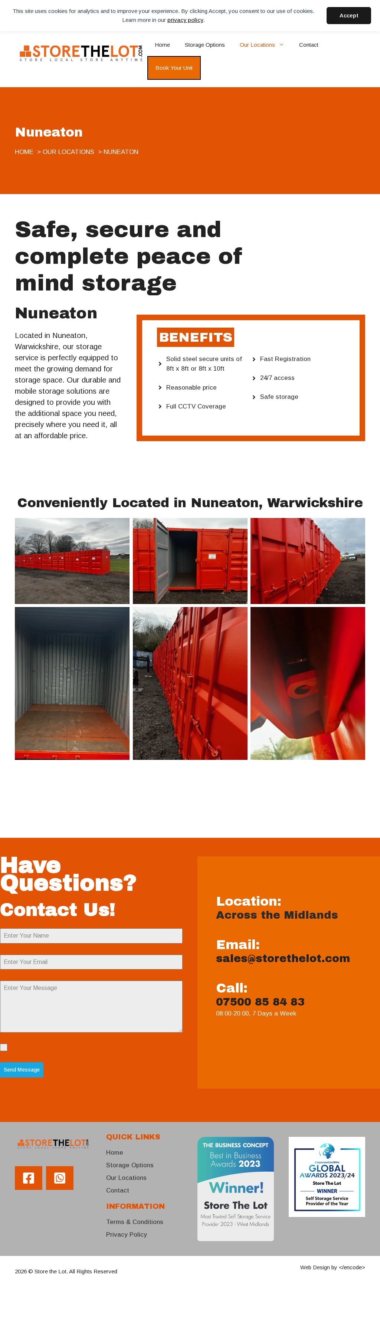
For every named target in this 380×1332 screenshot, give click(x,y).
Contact (308, 45)
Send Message (22, 1070)
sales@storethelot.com (283, 958)
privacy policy (185, 20)
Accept (349, 15)
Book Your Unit (174, 68)
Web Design (315, 1267)
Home (162, 45)
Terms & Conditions (134, 1222)
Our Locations (257, 45)
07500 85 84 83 (260, 1002)
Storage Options (205, 45)
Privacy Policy (126, 1234)
